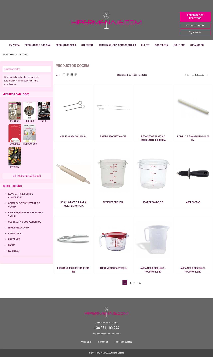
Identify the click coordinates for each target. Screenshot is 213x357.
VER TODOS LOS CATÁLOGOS (27, 175)
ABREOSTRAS (193, 202)
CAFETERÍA (87, 45)
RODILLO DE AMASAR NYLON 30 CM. (193, 138)
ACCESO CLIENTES (195, 25)
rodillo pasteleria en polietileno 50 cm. (73, 204)
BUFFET (145, 45)
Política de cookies (123, 341)
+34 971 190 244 (106, 328)
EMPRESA (14, 45)
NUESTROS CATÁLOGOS (15, 94)
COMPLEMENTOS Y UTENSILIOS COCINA (24, 205)
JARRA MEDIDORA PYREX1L (113, 268)
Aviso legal (86, 341)
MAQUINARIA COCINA (18, 227)
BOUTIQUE (179, 45)
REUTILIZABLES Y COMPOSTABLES (117, 45)
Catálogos (197, 45)
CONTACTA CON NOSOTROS (195, 17)
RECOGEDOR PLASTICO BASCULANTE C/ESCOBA (153, 138)
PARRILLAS (13, 250)
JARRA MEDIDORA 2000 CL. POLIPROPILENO (193, 270)
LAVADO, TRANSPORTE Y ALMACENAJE (20, 195)
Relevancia (202, 75)
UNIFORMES (14, 239)
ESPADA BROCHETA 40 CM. (113, 136)
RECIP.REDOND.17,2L (113, 202)
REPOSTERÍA (14, 233)
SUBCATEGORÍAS (12, 186)
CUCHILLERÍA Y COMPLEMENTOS (24, 221)
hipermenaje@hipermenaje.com (106, 333)
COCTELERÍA (162, 45)
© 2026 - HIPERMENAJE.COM (101, 353)
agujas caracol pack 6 (73, 136)
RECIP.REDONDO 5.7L (153, 202)
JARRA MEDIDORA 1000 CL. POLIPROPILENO (153, 270)
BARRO (11, 245)
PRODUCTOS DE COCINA (38, 45)
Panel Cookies (118, 353)
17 (140, 282)
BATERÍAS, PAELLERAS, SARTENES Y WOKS (25, 214)
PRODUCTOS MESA (66, 45)
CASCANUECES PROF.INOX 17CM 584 (73, 270)
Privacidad (103, 341)
